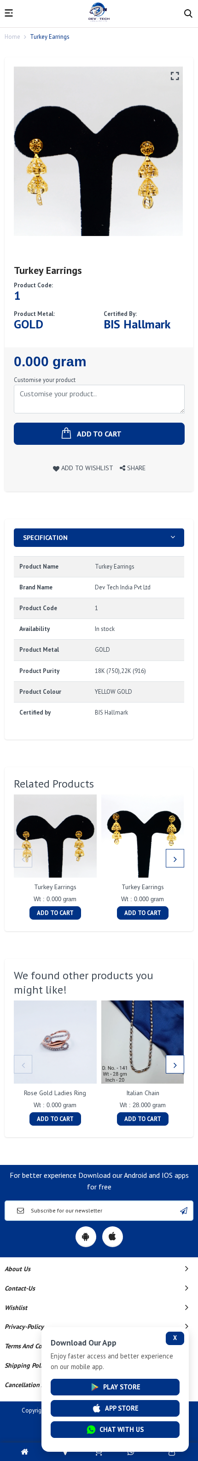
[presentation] (23, 858)
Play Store (121, 1386)
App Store (122, 1408)
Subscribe (183, 1210)
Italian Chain (142, 1093)
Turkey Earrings (55, 887)
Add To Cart (55, 913)
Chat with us (121, 1429)
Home (12, 37)
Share (135, 467)
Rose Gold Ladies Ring (55, 1093)
